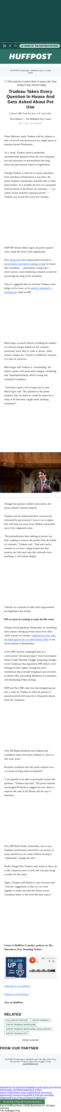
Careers (43, 1093)
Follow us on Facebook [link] (16, 994)
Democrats (15, 259)
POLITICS (12, 1087)
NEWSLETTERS (33, 1090)
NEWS (3, 1087)
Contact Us (24, 1093)
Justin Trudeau (40, 1020)
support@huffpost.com (30, 1064)
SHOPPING (19, 1090)
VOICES (46, 1087)
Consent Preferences (35, 1098)
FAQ (42, 1062)
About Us (4, 1093)
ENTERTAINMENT (27, 1087)
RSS (32, 1093)
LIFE (39, 1087)
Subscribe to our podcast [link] (17, 986)
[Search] (15, 46)
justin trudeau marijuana (21, 1024)
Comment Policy (19, 1095)
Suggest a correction (30, 1040)
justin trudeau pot (17, 1033)
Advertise (14, 1093)
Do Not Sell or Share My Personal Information (22, 1102)
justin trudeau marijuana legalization (28, 1029)
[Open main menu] (4, 46)
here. (43, 85)
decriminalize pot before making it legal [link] (25, 263)
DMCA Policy (34, 1095)
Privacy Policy (17, 1098)
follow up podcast (17, 1020)
